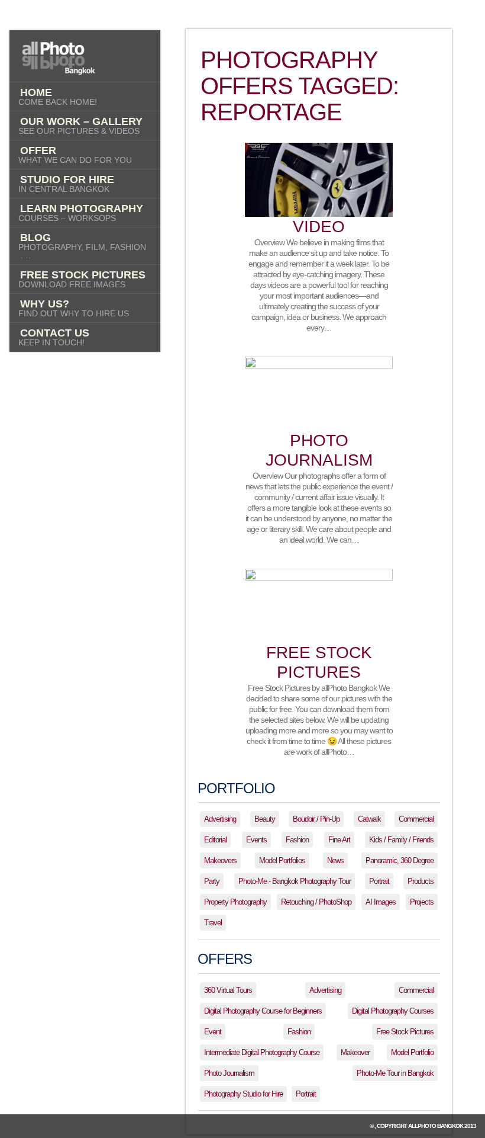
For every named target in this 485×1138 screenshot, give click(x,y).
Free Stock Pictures (405, 1031)
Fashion (297, 839)
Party (211, 881)
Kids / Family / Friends (401, 839)
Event (212, 1031)
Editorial (215, 839)
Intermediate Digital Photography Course (261, 1052)
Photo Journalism (229, 1073)
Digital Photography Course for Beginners (263, 1010)
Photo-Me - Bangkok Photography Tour (294, 881)
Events (256, 839)
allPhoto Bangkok (435, 1126)
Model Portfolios (282, 860)
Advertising (220, 819)
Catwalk (369, 819)
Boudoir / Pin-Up (316, 819)
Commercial (416, 819)
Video (319, 226)
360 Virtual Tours (228, 990)
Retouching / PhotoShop (316, 901)
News (335, 860)
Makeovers (220, 860)
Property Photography (235, 901)
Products (421, 881)
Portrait (379, 881)
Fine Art (339, 839)
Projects (422, 901)
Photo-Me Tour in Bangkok (395, 1073)
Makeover (355, 1052)
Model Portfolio (412, 1052)
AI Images (381, 901)
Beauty (264, 819)
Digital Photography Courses (393, 1010)
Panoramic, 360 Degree (400, 860)
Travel (213, 922)
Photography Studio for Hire (243, 1093)
